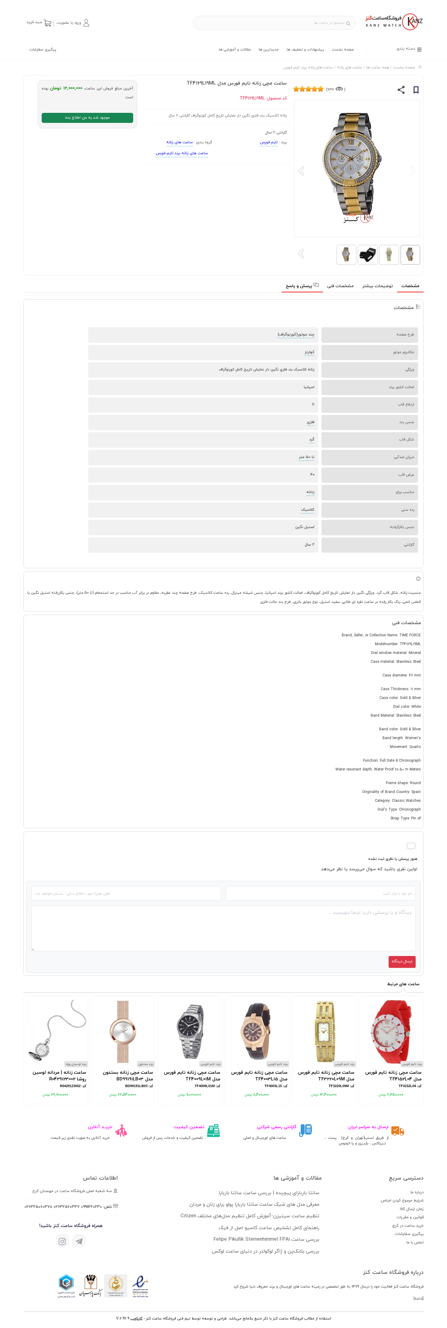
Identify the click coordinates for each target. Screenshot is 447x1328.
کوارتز (309, 352)
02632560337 (67, 1207)
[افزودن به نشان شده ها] (416, 91)
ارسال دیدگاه (402, 961)
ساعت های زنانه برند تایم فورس (182, 153)
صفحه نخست (343, 49)
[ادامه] (419, 1299)
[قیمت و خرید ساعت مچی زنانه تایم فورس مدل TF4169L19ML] (393, 31)
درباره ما (417, 1192)
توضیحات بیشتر (377, 286)
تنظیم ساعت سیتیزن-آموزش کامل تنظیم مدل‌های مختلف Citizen (250, 1216)
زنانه (310, 492)
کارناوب (136, 1318)
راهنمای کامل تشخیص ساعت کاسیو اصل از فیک (269, 1228)
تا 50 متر (306, 457)
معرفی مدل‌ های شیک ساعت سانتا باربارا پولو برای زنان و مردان (254, 1204)
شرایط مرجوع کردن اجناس (402, 1200)
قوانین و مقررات (410, 1217)
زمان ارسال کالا (412, 1209)
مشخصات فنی (340, 286)
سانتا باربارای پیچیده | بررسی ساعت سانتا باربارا (269, 1193)
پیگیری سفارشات (42, 49)
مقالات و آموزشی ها (235, 49)
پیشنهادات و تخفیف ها (305, 49)
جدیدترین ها (269, 49)
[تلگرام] (79, 1240)
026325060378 (38, 1207)
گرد (311, 439)
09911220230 (91, 1207)
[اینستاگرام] (62, 1240)
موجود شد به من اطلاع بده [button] (87, 117)
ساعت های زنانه (179, 142)
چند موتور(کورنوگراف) (296, 334)
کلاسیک (307, 510)
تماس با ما (415, 1242)
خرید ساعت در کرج (408, 1226)
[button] (73, 23)
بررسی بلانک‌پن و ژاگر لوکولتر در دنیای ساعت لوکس (265, 1251)
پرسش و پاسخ (300, 286)
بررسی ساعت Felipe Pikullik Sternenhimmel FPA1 (266, 1239)
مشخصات (410, 286)
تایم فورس (269, 142)
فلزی (310, 422)
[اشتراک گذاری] (401, 91)
